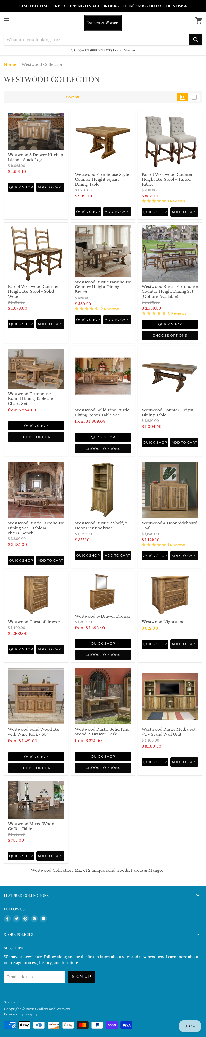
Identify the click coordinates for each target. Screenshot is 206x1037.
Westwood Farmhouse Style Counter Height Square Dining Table (102, 179)
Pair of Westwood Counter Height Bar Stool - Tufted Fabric (167, 179)
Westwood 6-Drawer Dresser (103, 616)
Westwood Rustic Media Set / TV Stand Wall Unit (169, 732)
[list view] (194, 97)
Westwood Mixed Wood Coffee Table (31, 826)
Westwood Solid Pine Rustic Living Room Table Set (102, 412)
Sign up (81, 976)
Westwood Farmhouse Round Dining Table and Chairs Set (31, 398)
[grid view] (182, 97)
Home (10, 64)
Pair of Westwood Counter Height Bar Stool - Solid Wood (33, 291)
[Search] (195, 39)
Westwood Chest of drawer (34, 621)
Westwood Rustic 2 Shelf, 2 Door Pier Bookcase (101, 525)
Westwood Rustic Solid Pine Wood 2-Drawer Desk (102, 732)
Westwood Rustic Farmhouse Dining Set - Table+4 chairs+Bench (36, 528)
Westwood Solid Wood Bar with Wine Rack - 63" (34, 732)
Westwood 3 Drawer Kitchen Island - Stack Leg (35, 157)
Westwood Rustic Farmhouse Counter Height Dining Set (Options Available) (170, 291)
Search (9, 1002)
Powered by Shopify (21, 1014)
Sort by (72, 97)
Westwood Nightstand (163, 621)
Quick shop (21, 187)
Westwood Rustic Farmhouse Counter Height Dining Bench (103, 287)
